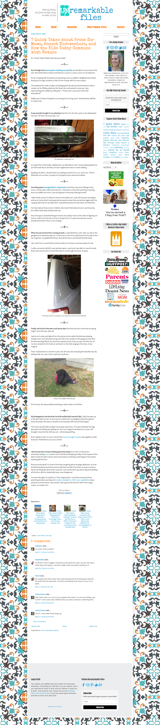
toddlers (117, 157)
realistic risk (60, 480)
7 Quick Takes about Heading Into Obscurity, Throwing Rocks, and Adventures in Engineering (40, 517)
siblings (113, 155)
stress (127, 155)
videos (126, 157)
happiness (125, 138)
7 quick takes (40, 535)
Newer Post (35, 626)
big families (112, 126)
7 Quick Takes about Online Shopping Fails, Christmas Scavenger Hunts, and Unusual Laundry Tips (55, 517)
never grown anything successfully (59, 70)
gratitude (106, 138)
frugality (114, 135)
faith (109, 135)
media (117, 143)
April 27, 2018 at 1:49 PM (44, 552)
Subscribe (72, 27)
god (127, 135)
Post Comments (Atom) (49, 630)
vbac (122, 157)
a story (47, 454)
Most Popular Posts (97, 27)
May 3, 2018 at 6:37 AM (44, 587)
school (121, 152)
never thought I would (72, 437)
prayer (105, 152)
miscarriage (125, 145)
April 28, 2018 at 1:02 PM (44, 568)
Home (38, 27)
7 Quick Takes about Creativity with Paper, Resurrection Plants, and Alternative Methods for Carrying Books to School (85, 519)
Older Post (93, 626)
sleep (120, 155)
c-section (126, 127)
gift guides (121, 135)
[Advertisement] (64, 647)
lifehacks (126, 140)
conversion (125, 130)
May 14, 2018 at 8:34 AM (44, 617)
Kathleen (39, 546)
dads (118, 133)
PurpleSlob (39, 560)
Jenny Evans (40, 594)
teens (112, 157)
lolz (104, 142)
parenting (119, 147)
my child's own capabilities (79, 480)
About (54, 27)
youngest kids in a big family (55, 187)
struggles (106, 157)
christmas (112, 130)
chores (105, 130)
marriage (111, 143)
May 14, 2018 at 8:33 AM (44, 603)
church (118, 130)
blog (120, 127)
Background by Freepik (55, 706)
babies (123, 124)
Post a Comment (39, 621)
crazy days (48, 535)
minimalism (115, 145)
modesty (105, 147)
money (111, 147)
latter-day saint (116, 140)
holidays (106, 140)
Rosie (37, 576)
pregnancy (113, 152)
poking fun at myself (118, 150)
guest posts (115, 138)
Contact (121, 27)
